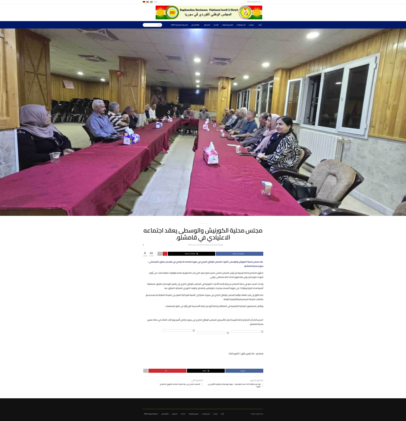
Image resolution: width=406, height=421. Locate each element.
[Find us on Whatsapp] (160, 2)
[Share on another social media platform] (159, 254)
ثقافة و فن (195, 24)
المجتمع (207, 24)
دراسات (251, 24)
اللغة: (155, 2)
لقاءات (215, 24)
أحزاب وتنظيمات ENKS (206, 244)
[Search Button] (144, 25)
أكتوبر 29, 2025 (218, 244)
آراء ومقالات (240, 24)
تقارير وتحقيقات (227, 24)
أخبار (260, 24)
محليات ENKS (192, 244)
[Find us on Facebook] (162, 2)
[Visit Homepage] (209, 12)
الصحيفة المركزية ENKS (179, 24)
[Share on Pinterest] (165, 254)
